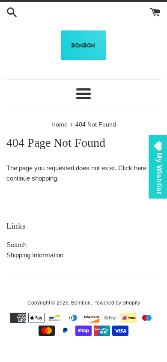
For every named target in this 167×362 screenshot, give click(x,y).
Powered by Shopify (116, 303)
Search (16, 244)
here (140, 168)
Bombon (81, 303)
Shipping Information (34, 255)
